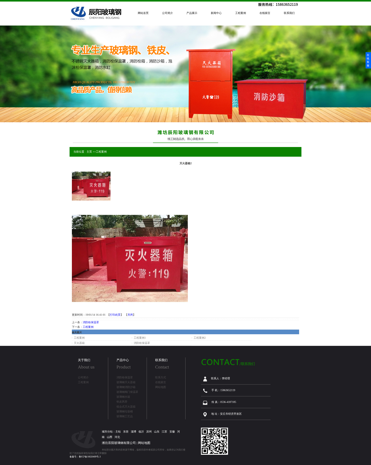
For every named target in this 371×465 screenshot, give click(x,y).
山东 (156, 431)
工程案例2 (200, 337)
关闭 (130, 314)
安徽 (172, 431)
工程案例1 (140, 337)
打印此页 (115, 314)
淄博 (133, 431)
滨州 (149, 431)
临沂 (141, 431)
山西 (109, 437)
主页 (89, 151)
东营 (125, 431)
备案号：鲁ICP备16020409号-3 (85, 456)
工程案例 (101, 151)
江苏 (164, 431)
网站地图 (144, 442)
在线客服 (368, 60)
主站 (118, 431)
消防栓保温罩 (91, 322)
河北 (117, 437)
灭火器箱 (79, 343)
